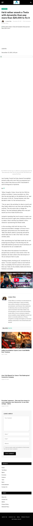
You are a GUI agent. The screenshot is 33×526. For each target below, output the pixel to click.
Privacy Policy (5, 504)
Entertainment (5, 484)
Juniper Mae (8, 21)
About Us (4, 497)
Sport (3, 482)
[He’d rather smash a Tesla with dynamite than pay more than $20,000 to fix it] (16, 35)
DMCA (3, 502)
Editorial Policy (5, 506)
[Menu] (3, 2)
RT (4, 188)
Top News (4, 470)
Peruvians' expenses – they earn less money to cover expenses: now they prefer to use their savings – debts (16, 402)
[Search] (30, 2)
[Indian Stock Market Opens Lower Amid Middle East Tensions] (16, 340)
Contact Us (4, 487)
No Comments (27, 21)
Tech (3, 479)
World (3, 472)
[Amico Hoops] (16, 2)
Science (4, 477)
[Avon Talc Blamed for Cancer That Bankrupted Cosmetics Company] (16, 365)
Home (3, 467)
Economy (4, 8)
